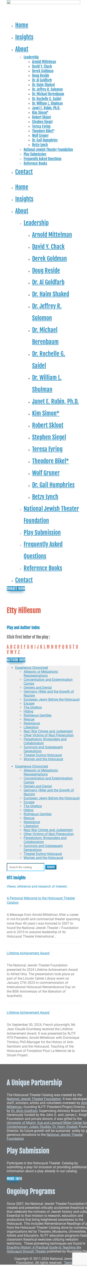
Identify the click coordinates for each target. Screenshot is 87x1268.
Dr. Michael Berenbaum (48, 94)
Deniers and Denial (38, 688)
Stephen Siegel (42, 122)
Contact (24, 171)
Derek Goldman (42, 71)
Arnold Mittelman (44, 62)
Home (21, 25)
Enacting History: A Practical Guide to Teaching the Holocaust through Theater (44, 1249)
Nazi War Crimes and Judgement (48, 731)
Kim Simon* (40, 112)
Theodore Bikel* (43, 131)
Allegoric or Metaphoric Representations (41, 674)
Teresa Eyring (41, 126)
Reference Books (35, 163)
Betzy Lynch (40, 145)
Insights (24, 37)
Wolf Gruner (40, 135)
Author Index (16, 660)
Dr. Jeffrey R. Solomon (47, 89)
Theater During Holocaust (43, 755)
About (21, 49)
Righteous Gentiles (38, 715)
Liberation (31, 727)
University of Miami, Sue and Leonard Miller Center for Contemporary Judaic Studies (47, 1125)
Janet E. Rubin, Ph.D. (46, 108)
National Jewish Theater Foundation (48, 149)
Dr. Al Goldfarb (42, 80)
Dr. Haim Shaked (43, 85)
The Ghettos (33, 707)
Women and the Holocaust (43, 759)
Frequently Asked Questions (42, 159)
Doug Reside (40, 75)
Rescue (29, 719)
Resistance (32, 723)
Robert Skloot (41, 117)
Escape (29, 703)
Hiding (28, 711)
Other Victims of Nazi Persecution (49, 735)
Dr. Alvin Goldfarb (24, 1111)
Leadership (31, 57)
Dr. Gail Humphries (45, 140)
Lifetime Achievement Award (28, 953)
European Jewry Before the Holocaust (52, 699)
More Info (13, 1178)
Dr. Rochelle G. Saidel (46, 99)
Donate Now (16, 588)
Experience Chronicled (31, 668)
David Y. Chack (42, 66)
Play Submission (35, 154)
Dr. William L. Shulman (47, 103)
